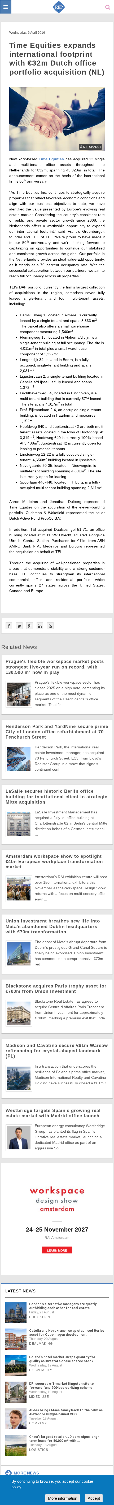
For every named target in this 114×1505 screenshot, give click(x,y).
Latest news (20, 1291)
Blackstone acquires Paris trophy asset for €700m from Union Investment (56, 989)
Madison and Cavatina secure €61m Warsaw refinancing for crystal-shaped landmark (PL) (57, 1051)
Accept (94, 1498)
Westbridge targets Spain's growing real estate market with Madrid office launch (53, 1113)
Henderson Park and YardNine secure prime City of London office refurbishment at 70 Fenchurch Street (57, 732)
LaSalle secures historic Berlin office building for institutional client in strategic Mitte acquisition (56, 796)
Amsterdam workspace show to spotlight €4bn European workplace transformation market (54, 861)
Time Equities (51, 159)
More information (62, 1498)
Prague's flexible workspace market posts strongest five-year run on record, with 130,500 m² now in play (55, 667)
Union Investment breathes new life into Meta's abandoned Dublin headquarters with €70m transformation (53, 926)
